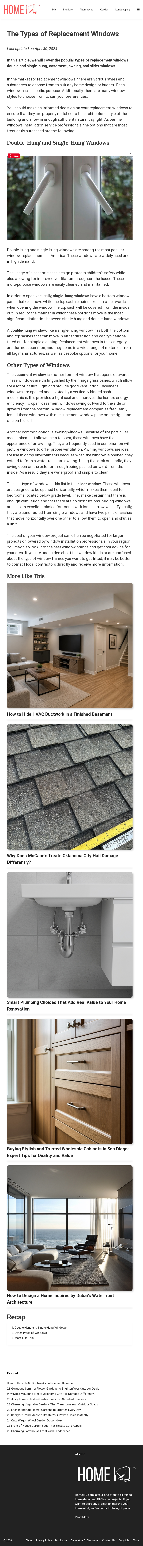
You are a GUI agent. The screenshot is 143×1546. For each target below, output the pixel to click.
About (29, 1540)
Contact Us (108, 1540)
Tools (136, 1540)
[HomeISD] (22, 9)
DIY (54, 9)
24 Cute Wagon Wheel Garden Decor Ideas (35, 1420)
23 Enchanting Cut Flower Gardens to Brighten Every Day (44, 1410)
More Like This (24, 1338)
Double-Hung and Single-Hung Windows (41, 1327)
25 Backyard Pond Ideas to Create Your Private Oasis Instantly (47, 1415)
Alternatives (86, 9)
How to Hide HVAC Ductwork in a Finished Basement (59, 714)
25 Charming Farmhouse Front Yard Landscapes (38, 1431)
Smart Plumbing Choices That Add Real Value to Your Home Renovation (66, 1006)
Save (16, 156)
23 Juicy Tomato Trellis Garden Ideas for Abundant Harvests (46, 1399)
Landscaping (122, 9)
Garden (104, 9)
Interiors (68, 9)
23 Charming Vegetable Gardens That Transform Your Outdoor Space (52, 1404)
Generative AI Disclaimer (85, 1540)
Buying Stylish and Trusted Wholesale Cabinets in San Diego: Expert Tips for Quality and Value (68, 1152)
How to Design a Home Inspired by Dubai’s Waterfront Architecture (60, 1299)
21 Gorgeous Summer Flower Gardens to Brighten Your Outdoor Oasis (53, 1388)
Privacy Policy (44, 1540)
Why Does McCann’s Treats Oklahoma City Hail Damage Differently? (62, 859)
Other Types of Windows (31, 1333)
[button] (138, 9)
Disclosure (61, 1540)
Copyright (124, 1540)
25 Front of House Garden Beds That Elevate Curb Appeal (44, 1425)
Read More (82, 1517)
